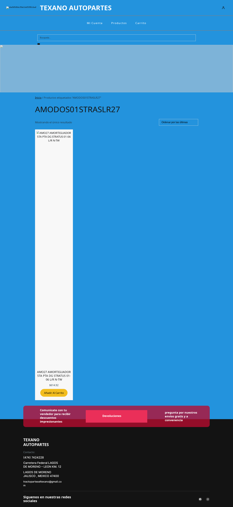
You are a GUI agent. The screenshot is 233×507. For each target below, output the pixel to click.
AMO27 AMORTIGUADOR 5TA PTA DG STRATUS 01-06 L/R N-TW (54, 375)
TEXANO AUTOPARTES (76, 7)
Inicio (38, 97)
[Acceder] (223, 7)
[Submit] (38, 44)
